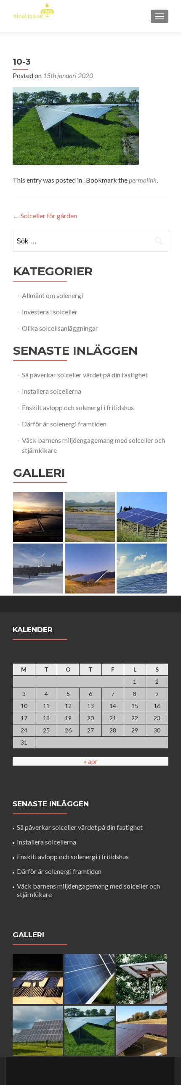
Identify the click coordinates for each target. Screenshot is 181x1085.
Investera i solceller (49, 312)
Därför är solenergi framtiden (64, 424)
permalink (143, 180)
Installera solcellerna (51, 391)
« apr (91, 761)
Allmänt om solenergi (52, 295)
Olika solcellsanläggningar (60, 328)
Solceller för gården (45, 216)
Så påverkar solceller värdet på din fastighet (85, 375)
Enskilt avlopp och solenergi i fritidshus (78, 407)
